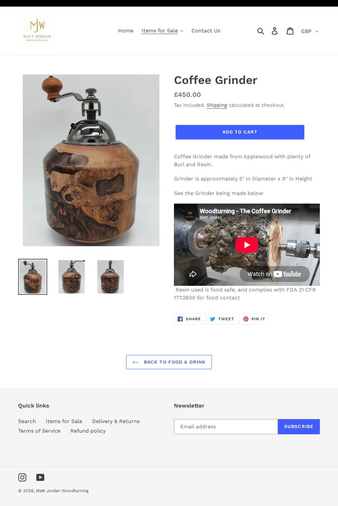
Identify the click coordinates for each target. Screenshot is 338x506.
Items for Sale (64, 421)
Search (27, 421)
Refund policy (88, 431)
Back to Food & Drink (174, 362)
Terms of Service (39, 431)
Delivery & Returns (116, 421)
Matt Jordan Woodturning (62, 490)
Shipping (217, 105)
